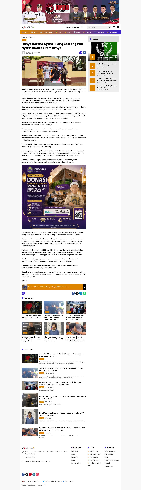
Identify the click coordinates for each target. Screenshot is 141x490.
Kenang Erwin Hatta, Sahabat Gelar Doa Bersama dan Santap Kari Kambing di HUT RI (107, 87)
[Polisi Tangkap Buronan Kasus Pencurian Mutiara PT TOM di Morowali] (54, 328)
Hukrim (24, 40)
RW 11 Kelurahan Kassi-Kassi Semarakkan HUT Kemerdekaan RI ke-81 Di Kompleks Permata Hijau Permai (106, 65)
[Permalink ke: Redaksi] (24, 52)
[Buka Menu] (118, 27)
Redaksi (28, 52)
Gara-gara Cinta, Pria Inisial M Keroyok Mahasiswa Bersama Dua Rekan (53, 317)
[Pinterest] (30, 474)
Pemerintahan (76, 463)
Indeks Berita (109, 454)
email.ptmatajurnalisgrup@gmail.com (37, 461)
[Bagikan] (84, 52)
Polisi (73, 460)
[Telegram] (80, 293)
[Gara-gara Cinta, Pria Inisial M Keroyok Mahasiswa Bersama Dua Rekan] (54, 307)
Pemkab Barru (94, 460)
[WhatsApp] (84, 293)
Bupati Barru (94, 451)
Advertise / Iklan (110, 451)
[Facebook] (73, 293)
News (73, 454)
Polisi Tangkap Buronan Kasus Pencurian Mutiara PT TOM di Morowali (53, 339)
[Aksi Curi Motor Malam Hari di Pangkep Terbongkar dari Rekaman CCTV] (32, 307)
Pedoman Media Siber (112, 460)
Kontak (107, 457)
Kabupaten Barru (95, 454)
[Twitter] (77, 293)
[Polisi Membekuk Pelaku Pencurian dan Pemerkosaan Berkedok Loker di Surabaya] (76, 328)
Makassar (74, 457)
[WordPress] (33, 474)
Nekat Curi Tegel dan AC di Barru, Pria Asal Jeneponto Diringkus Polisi (31, 339)
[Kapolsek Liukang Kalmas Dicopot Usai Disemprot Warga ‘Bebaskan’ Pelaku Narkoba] (76, 307)
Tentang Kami (109, 466)
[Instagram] (37, 474)
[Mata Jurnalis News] (31, 27)
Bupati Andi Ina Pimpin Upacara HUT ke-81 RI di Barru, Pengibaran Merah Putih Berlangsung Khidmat (107, 72)
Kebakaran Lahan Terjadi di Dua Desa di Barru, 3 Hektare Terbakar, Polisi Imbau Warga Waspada (107, 79)
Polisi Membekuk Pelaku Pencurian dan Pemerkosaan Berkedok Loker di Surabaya (76, 339)
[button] (109, 27)
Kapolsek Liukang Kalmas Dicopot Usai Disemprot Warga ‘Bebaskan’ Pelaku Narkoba (75, 317)
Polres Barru (94, 457)
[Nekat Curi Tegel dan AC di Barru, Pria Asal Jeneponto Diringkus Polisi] (32, 328)
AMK (44, 485)
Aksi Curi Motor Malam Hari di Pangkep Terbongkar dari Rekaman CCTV (31, 317)
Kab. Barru (74, 451)
